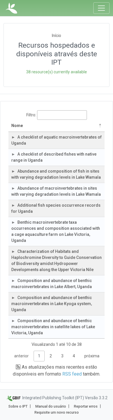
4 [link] (74, 356)
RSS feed (72, 374)
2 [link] (51, 356)
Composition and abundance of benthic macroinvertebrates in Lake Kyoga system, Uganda (51, 303)
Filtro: (31, 115)
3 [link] (62, 356)
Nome (17, 125)
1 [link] (39, 356)
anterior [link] (21, 356)
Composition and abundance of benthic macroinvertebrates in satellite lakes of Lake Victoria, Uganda (53, 326)
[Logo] (11, 8)
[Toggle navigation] (101, 8)
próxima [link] (91, 356)
